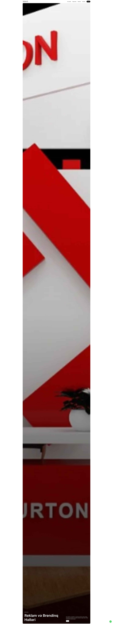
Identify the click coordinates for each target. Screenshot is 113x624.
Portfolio (83, 1)
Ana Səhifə (69, 1)
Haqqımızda (74, 1)
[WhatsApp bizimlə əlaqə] (110, 621)
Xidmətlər (79, 1)
